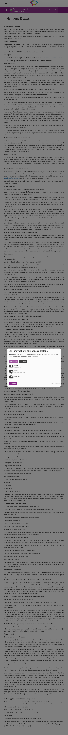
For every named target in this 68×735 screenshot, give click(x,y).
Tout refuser (23, 361)
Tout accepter (13, 361)
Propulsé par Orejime (55, 383)
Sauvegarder (13, 383)
